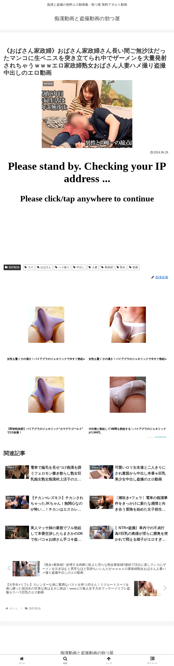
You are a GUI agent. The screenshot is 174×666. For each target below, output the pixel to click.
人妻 (94, 267)
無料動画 (14, 267)
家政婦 (109, 267)
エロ (30, 267)
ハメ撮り (63, 267)
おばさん (45, 267)
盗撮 (135, 267)
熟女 (122, 267)
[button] (161, 601)
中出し (81, 267)
